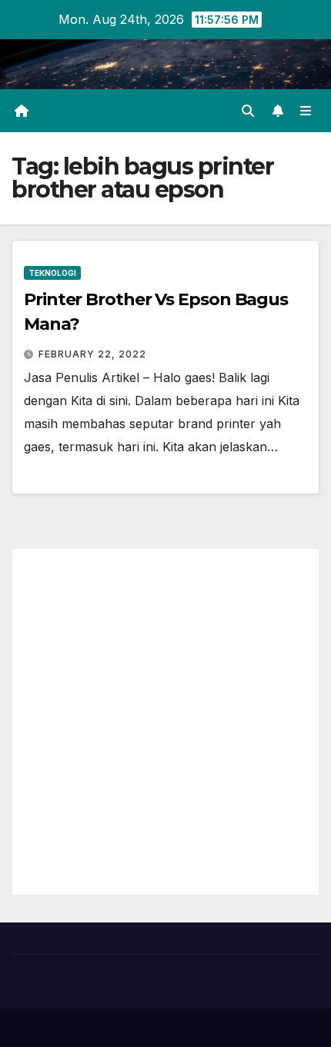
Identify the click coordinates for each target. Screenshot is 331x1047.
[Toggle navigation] (306, 111)
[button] (248, 110)
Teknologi (52, 273)
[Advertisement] (165, 722)
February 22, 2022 (92, 354)
